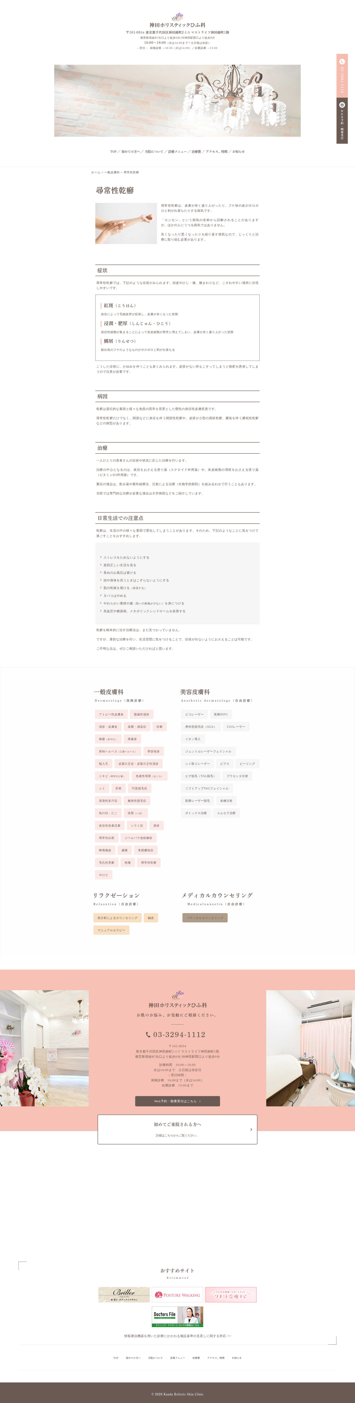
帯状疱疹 (154, 751)
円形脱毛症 (139, 788)
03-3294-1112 (179, 1034)
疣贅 (136, 813)
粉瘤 (128, 862)
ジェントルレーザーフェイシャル (208, 751)
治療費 (196, 151)
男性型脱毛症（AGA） (201, 726)
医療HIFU (221, 714)
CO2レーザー (236, 726)
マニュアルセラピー (111, 930)
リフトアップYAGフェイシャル (207, 788)
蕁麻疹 (132, 739)
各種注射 (226, 800)
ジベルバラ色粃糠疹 (138, 838)
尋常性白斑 (106, 838)
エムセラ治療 (226, 813)
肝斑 (118, 788)
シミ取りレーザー (197, 763)
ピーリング (247, 763)
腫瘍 (125, 850)
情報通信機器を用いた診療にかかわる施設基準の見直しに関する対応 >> (177, 1336)
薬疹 (156, 825)
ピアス (224, 763)
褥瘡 (108, 739)
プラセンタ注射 (237, 776)
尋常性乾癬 (149, 862)
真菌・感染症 (137, 726)
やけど (103, 875)
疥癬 (160, 726)
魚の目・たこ (108, 813)
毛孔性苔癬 (106, 862)
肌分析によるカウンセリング (118, 918)
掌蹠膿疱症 (145, 850)
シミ (102, 788)
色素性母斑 (150, 776)
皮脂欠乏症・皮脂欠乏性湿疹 (139, 763)
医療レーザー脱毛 (197, 800)
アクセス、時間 (216, 151)
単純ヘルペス (118, 751)
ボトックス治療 (196, 813)
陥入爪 (103, 763)
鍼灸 (151, 918)
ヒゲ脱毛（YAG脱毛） (200, 776)
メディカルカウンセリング (205, 918)
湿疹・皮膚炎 (108, 726)
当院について (154, 151)
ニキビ (112, 776)
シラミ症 (137, 825)
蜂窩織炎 (105, 850)
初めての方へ (130, 151)
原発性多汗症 (108, 800)
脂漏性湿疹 (141, 714)
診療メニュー (177, 151)
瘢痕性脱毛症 (137, 800)
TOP (113, 151)
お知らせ (238, 151)
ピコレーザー (194, 714)
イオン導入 (193, 739)
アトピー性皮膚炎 (111, 714)
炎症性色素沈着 (110, 825)
